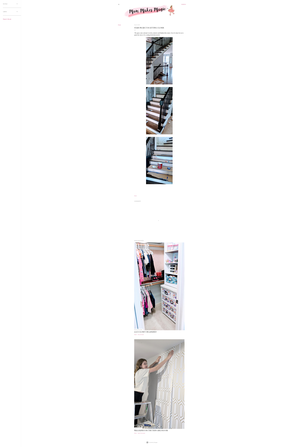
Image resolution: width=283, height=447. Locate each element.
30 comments (141, 334)
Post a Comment (141, 433)
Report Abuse (7, 19)
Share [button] (119, 25)
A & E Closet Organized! (145, 332)
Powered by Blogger (153, 442)
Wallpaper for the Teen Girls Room (151, 430)
